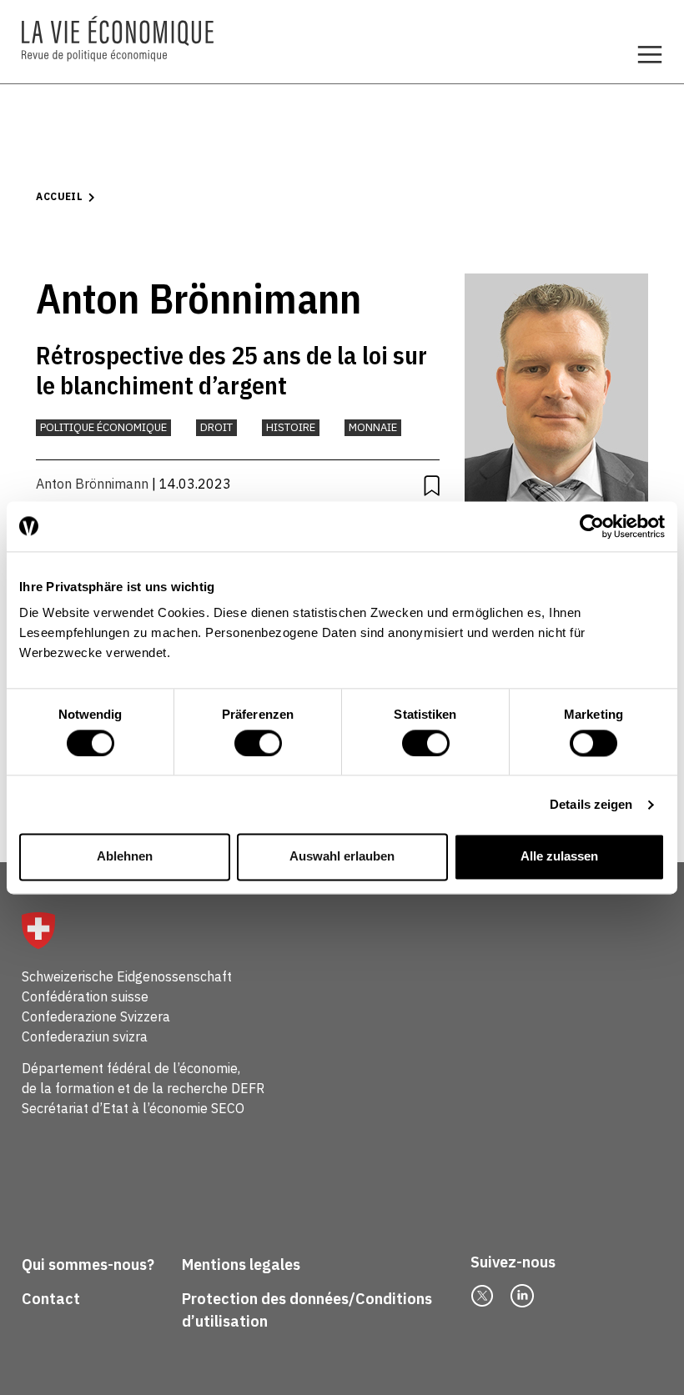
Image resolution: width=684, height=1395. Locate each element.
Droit (216, 427)
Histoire (290, 427)
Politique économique (103, 427)
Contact (51, 1298)
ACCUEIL (59, 196)
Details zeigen (591, 804)
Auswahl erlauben (342, 857)
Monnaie (373, 427)
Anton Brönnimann (92, 483)
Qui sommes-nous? (88, 1264)
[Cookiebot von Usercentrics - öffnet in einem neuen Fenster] (592, 526)
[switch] (258, 743)
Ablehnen (125, 857)
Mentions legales (241, 1264)
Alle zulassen (559, 857)
